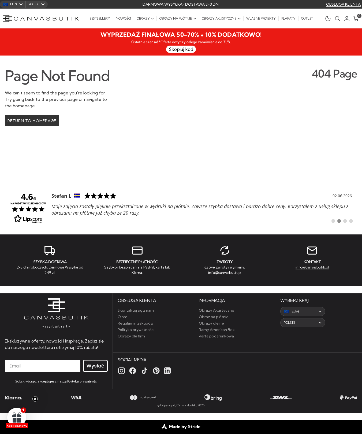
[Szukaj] (337, 18)
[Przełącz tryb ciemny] (326, 18)
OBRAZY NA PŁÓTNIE (175, 18)
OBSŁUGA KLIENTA (343, 4)
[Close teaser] (35, 399)
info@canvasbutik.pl (224, 272)
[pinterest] (156, 370)
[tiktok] (144, 370)
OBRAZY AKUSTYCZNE (219, 18)
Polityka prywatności (82, 381)
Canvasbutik (186, 405)
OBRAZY (143, 18)
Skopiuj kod (181, 49)
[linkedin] (167, 370)
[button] (348, 18)
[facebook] (132, 370)
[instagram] (121, 370)
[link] (181, 207)
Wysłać (95, 365)
